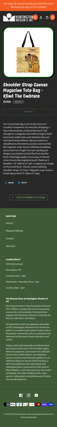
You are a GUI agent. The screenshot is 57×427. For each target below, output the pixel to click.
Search (9, 223)
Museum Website (14, 230)
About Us (10, 246)
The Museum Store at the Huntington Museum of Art (32, 414)
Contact (10, 238)
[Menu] (52, 17)
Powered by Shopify (29, 417)
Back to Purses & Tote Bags (30, 197)
